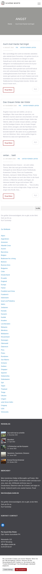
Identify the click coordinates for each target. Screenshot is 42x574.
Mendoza (4, 330)
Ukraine (3, 395)
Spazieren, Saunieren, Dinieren (18, 453)
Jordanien (4, 307)
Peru (2, 350)
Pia (17, 47)
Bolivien (4, 262)
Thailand (4, 389)
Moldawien (5, 333)
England (4, 281)
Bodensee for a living (8, 258)
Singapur (4, 369)
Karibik (3, 317)
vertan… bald (9, 155)
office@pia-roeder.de (8, 544)
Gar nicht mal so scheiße (16, 433)
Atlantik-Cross (6, 245)
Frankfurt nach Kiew (8, 291)
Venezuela (4, 412)
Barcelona (4, 252)
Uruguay (4, 405)
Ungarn (3, 399)
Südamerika (5, 376)
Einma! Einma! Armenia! (15, 460)
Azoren (3, 249)
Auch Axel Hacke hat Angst (16, 44)
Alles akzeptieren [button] (21, 569)
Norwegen (4, 340)
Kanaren (4, 314)
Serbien (3, 366)
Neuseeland (5, 337)
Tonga (3, 392)
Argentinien (5, 239)
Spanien (4, 373)
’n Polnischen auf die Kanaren (17, 446)
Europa (3, 284)
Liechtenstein (5, 324)
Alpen (3, 236)
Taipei (3, 386)
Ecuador (4, 278)
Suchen (38, 208)
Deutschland (5, 275)
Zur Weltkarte (5, 229)
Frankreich (4, 294)
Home (10, 24)
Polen (3, 353)
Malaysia (4, 327)
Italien (3, 304)
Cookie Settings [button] (8, 569)
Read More (8, 90)
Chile (3, 271)
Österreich (4, 346)
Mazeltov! (10, 439)
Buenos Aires (5, 265)
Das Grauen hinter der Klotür (16, 102)
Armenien (4, 242)
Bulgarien (4, 268)
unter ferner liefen (28, 47)
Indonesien (5, 298)
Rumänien (4, 356)
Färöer (3, 288)
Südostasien (5, 379)
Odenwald (4, 343)
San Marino (5, 359)
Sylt (2, 382)
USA (2, 408)
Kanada (3, 311)
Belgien (3, 255)
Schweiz (4, 363)
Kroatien (4, 320)
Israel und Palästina (8, 301)
